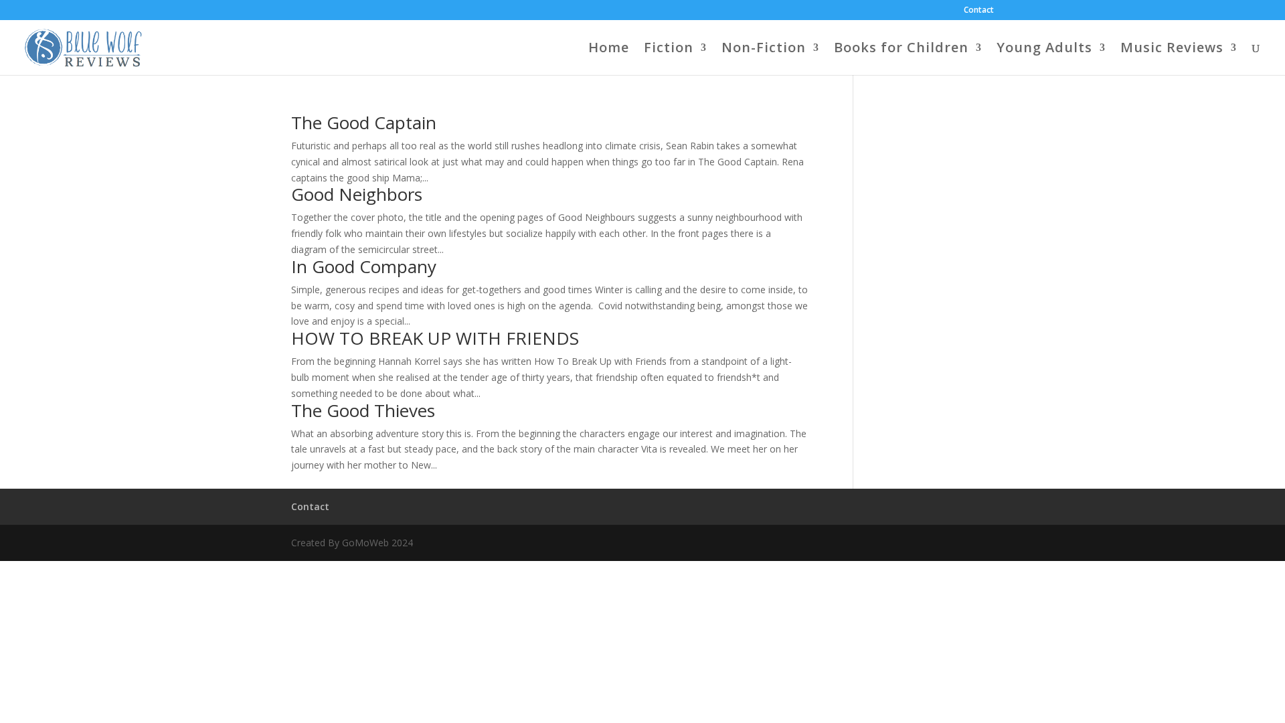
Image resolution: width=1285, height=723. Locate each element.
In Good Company (363, 266)
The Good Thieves (363, 410)
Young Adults (1044, 49)
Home (608, 49)
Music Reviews (1171, 49)
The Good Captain (363, 122)
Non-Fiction (763, 49)
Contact (979, 10)
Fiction (668, 49)
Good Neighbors (356, 194)
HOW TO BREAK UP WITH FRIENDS (435, 338)
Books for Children (901, 49)
